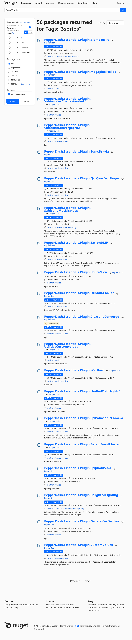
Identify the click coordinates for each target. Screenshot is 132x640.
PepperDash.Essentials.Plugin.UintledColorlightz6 (82, 391)
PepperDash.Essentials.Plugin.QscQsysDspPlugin (81, 178)
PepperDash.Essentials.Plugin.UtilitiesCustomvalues (67, 345)
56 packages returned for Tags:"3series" (64, 25)
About (55, 625)
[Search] (123, 10)
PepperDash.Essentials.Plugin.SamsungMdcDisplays (67, 209)
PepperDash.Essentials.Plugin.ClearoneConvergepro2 (67, 126)
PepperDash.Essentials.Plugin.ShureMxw (75, 272)
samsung (72, 227)
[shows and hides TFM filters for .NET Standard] (10, 47)
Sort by (101, 22)
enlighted (72, 508)
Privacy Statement (110, 625)
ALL (26, 32)
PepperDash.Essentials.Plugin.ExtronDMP (76, 242)
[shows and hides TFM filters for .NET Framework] (10, 52)
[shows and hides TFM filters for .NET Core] (10, 42)
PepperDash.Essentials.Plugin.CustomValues (78, 544)
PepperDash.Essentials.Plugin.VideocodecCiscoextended (67, 100)
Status (50, 601)
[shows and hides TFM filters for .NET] (10, 37)
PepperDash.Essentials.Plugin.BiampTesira (77, 39)
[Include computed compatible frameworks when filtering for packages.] (30, 27)
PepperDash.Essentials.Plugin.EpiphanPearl (77, 468)
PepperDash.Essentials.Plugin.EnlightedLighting (81, 494)
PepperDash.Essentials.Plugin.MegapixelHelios (80, 71)
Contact (10, 601)
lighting (80, 508)
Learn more (26, 22)
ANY (30, 32)
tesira (76, 56)
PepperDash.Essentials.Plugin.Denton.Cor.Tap (79, 292)
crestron (50, 56)
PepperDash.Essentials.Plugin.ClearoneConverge (81, 316)
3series (58, 56)
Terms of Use (66, 625)
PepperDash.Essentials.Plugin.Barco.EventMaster (82, 444)
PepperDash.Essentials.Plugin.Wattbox (74, 370)
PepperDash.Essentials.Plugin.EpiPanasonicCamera (83, 418)
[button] (21, 22)
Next (87, 581)
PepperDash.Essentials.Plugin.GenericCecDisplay (81, 521)
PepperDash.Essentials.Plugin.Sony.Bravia (76, 151)
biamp (71, 56)
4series (64, 56)
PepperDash (49, 42)
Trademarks (40, 629)
